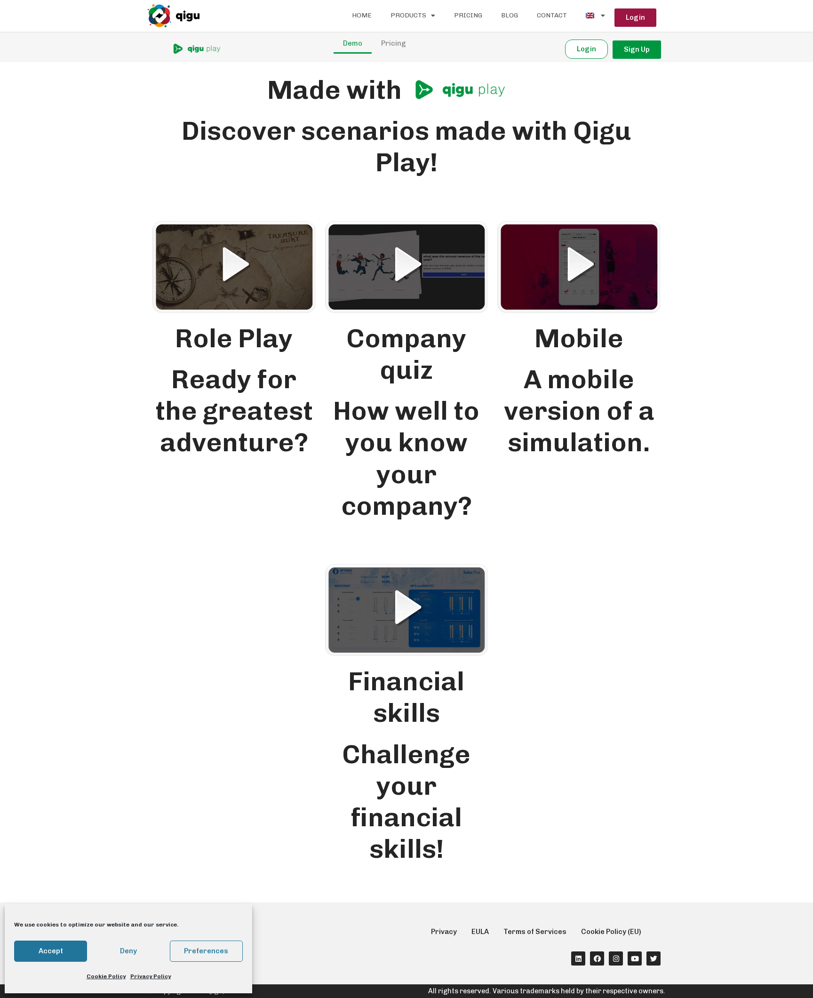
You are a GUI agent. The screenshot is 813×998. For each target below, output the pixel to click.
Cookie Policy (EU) (611, 931)
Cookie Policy (106, 976)
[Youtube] (635, 958)
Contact (552, 15)
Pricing (468, 15)
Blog (509, 15)
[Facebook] (597, 958)
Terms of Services (534, 931)
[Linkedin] (578, 958)
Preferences (206, 951)
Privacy (444, 931)
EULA (480, 931)
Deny (128, 951)
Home (362, 15)
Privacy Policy (150, 976)
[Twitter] (653, 958)
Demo (352, 43)
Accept (51, 951)
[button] (635, 17)
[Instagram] (616, 958)
